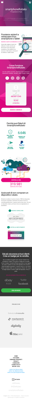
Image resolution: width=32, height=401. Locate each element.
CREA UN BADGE (16, 290)
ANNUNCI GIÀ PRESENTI (21, 137)
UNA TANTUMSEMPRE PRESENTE (10, 137)
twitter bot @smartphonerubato (16, 372)
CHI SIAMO (16, 358)
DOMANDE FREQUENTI (16, 359)
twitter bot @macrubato (16, 369)
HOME (16, 356)
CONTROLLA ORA (16, 180)
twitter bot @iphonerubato (16, 371)
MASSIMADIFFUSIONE (10, 148)
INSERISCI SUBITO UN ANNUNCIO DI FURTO (11, 42)
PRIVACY (16, 361)
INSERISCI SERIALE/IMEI (16, 210)
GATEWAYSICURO (21, 148)
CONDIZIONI (16, 363)
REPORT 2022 (16, 366)
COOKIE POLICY (16, 364)
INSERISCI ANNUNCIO (16, 110)
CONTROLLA (16, 227)
